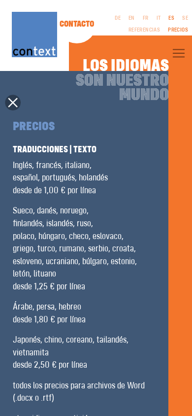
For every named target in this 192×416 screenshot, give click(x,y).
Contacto (77, 24)
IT (159, 18)
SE (185, 18)
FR (146, 18)
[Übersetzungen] (178, 53)
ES (171, 18)
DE (118, 18)
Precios (178, 30)
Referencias (144, 30)
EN (131, 18)
